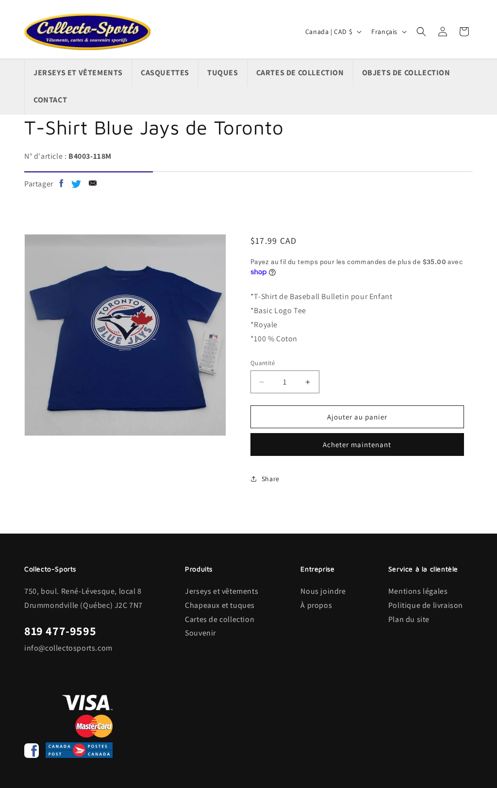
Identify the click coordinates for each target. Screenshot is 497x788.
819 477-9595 (60, 630)
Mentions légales (418, 591)
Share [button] (271, 478)
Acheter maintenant (357, 444)
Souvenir (200, 633)
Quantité (262, 363)
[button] (421, 31)
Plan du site (409, 619)
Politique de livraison (425, 605)
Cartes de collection (219, 619)
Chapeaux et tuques (220, 605)
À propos (316, 605)
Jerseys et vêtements (221, 591)
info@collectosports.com (68, 648)
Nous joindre (323, 591)
